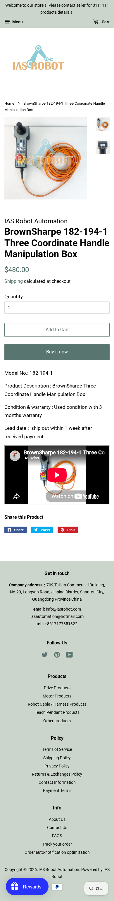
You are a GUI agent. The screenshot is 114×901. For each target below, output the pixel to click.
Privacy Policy (57, 766)
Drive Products (57, 688)
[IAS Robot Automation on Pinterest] (57, 655)
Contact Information (57, 782)
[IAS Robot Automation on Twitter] (45, 655)
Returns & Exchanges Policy (57, 774)
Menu (17, 22)
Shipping (13, 281)
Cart (105, 22)
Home (9, 103)
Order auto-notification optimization (57, 852)
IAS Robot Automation (59, 869)
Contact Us (57, 827)
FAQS (57, 835)
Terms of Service (57, 749)
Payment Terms (57, 790)
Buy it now (57, 352)
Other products (57, 720)
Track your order (57, 844)
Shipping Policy (57, 757)
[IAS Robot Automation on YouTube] (69, 655)
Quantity (13, 296)
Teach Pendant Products (57, 712)
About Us (57, 819)
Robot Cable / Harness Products (57, 704)
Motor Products (57, 696)
